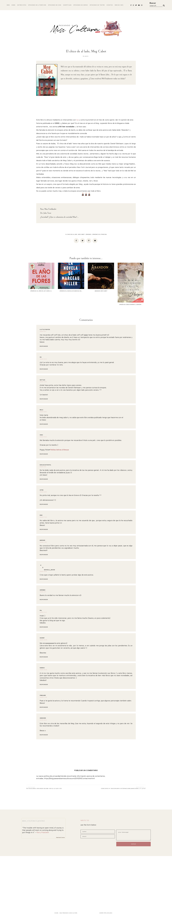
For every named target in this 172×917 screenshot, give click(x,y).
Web (8, 5)
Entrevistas (21, 5)
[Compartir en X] (82, 240)
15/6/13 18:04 (43, 571)
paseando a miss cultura (70, 913)
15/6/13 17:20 (43, 517)
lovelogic (109, 913)
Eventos (110, 5)
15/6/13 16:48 (43, 492)
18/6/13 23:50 (43, 639)
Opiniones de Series (80, 5)
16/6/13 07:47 (43, 612)
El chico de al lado (71, 234)
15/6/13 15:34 (43, 436)
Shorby (42, 638)
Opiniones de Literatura (37, 5)
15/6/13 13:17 (43, 331)
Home (13, 5)
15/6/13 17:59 (43, 542)
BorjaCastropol (45, 465)
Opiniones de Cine (54, 5)
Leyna (41, 490)
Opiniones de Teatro (97, 5)
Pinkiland (43, 695)
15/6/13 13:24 (43, 359)
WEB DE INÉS (119, 5)
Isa (77, 120)
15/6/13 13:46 (43, 411)
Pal (41, 610)
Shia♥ (41, 435)
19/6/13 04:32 (43, 669)
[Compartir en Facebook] (76, 240)
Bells (41, 409)
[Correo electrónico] (94, 240)
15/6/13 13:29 (43, 381)
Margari (42, 540)
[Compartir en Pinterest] (88, 240)
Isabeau (42, 667)
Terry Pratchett (43, 832)
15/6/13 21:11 (43, 591)
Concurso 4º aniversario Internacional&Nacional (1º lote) (123, 788)
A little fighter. (45, 329)
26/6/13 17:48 (43, 697)
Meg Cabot (81, 234)
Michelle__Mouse (49, 569)
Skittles (42, 380)
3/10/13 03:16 (43, 720)
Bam (41, 515)
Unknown (43, 718)
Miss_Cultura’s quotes (33, 821)
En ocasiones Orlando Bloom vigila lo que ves (44, 788)
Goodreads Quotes (60, 837)
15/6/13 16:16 (43, 466)
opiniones (88, 234)
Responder (44, 346)
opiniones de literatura (99, 234)
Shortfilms (67, 5)
